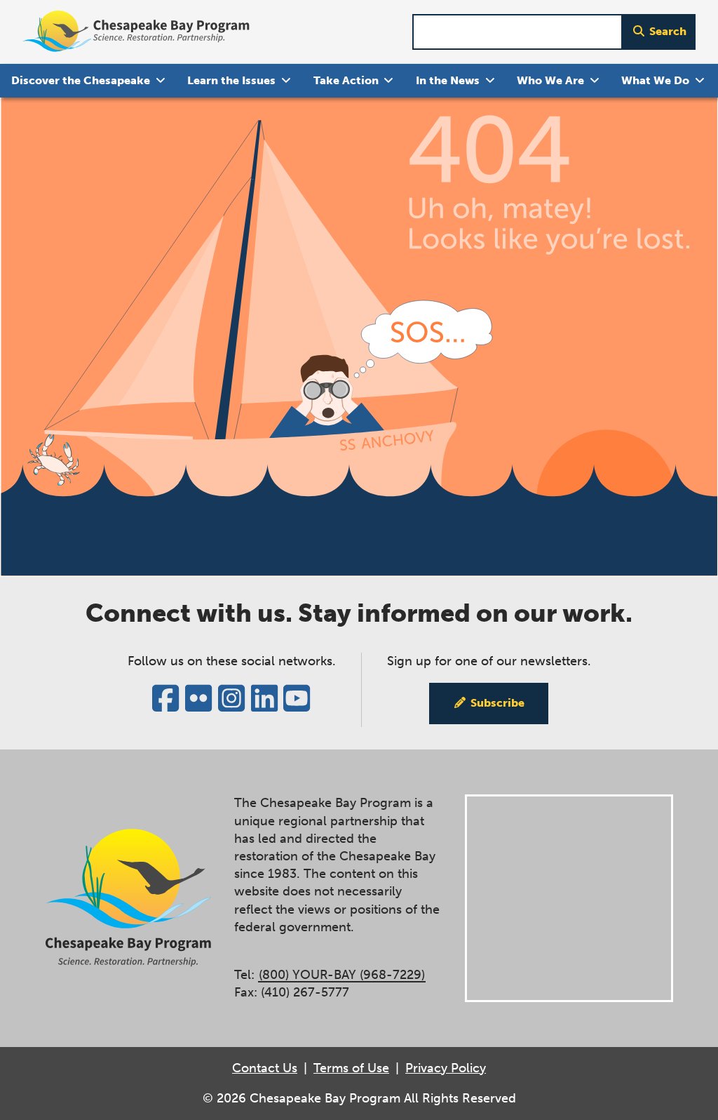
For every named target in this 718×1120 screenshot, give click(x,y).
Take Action (346, 80)
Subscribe (497, 702)
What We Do (655, 80)
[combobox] (517, 32)
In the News (448, 80)
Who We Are (550, 80)
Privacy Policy (445, 1068)
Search (667, 31)
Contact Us (264, 1068)
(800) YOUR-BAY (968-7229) (342, 974)
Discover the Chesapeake (80, 80)
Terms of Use (351, 1068)
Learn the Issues (231, 80)
